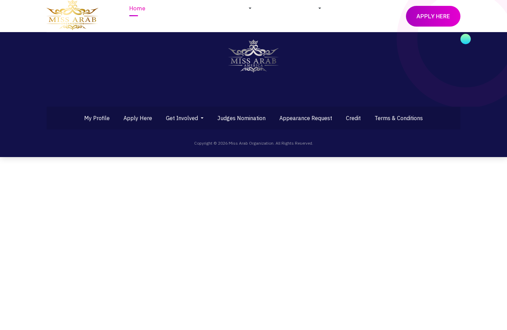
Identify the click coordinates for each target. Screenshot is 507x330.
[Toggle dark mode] (394, 16)
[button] (226, 8)
